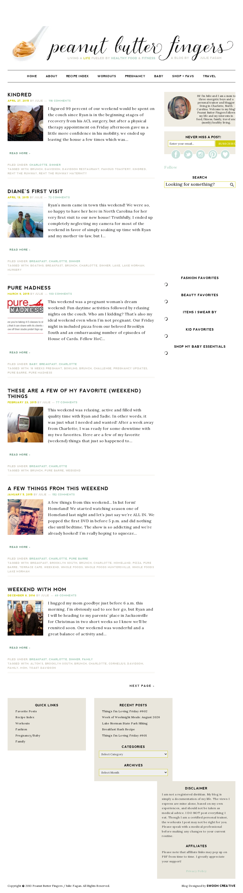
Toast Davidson (42, 668)
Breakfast (38, 261)
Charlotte (38, 164)
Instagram (202, 154)
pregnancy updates (130, 368)
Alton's (36, 663)
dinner (105, 265)
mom (23, 668)
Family (87, 659)
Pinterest (214, 154)
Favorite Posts (26, 711)
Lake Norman (133, 265)
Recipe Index (24, 717)
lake (116, 265)
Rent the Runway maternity (63, 173)
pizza (137, 563)
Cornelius (117, 663)
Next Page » (142, 686)
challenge (103, 368)
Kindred (20, 95)
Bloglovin (225, 154)
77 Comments (66, 402)
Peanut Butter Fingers (121, 44)
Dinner (55, 164)
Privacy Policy (196, 871)
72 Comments (59, 197)
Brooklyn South (63, 563)
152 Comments (63, 494)
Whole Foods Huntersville (107, 567)
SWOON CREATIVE (221, 886)
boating (37, 265)
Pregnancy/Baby (27, 735)
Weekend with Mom (37, 589)
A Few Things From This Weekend (58, 488)
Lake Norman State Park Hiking (125, 723)
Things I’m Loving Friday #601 (124, 735)
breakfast (54, 265)
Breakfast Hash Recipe (118, 729)
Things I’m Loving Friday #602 (125, 711)
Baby (33, 364)
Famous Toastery (116, 169)
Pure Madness (29, 288)
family (13, 668)
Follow (170, 167)
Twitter (189, 154)
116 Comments (60, 100)
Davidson (52, 169)
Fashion (21, 729)
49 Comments (65, 595)
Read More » (19, 153)
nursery (15, 269)
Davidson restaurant (80, 169)
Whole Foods (72, 567)
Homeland (122, 563)
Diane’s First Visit (35, 191)
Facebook (177, 154)
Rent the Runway (22, 173)
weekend (73, 470)
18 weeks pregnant (46, 368)
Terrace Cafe (30, 567)
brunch (36, 169)
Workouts (22, 723)
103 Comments (60, 293)
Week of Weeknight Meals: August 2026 (131, 717)
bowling (71, 368)
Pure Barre (17, 372)
